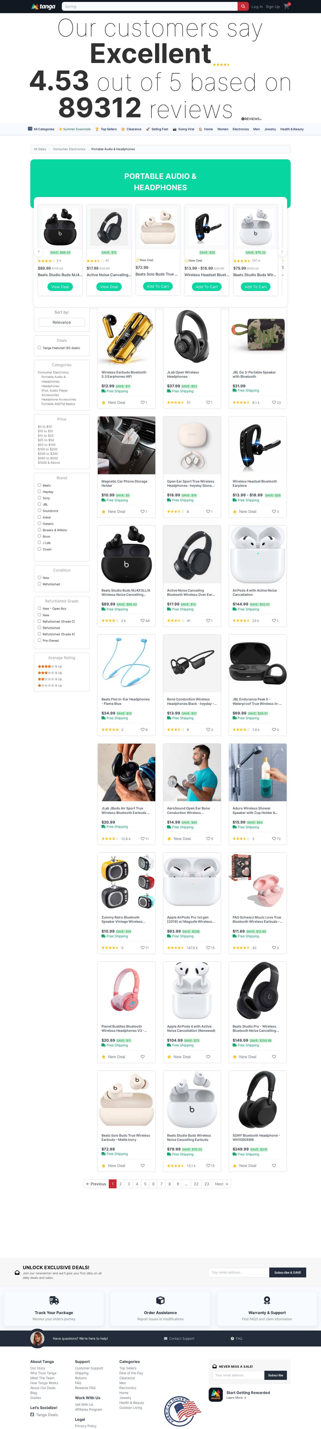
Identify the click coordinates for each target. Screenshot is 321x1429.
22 (196, 1184)
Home (206, 129)
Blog (33, 1393)
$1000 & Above (49, 462)
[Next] (282, 252)
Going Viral (183, 129)
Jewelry (270, 129)
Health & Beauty (292, 129)
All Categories (43, 129)
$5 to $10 (45, 426)
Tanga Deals (47, 1414)
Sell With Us (84, 1404)
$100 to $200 (47, 449)
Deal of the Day (131, 1373)
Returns (81, 1378)
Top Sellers (106, 129)
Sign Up (273, 6)
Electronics (241, 129)
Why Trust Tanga (43, 1373)
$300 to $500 (48, 458)
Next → (221, 1184)
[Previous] (38, 252)
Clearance (131, 129)
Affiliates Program (88, 1409)
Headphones (50, 386)
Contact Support (181, 1338)
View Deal (60, 286)
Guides (35, 1398)
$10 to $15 (45, 431)
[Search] (243, 6)
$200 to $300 (48, 453)
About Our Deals (42, 1388)
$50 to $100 (46, 445)
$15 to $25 (46, 435)
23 (206, 1184)
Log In (257, 6)
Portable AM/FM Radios (58, 404)
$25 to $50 (46, 440)
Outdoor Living (130, 1407)
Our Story (37, 1368)
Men (256, 129)
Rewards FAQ (85, 1388)
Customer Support (89, 1368)
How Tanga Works (44, 1383)
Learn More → (236, 1397)
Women (222, 129)
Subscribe (275, 1375)
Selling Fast (157, 129)
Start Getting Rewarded (248, 1392)
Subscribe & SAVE (287, 1272)
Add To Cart (158, 286)
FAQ (239, 1338)
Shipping (82, 1373)
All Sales (40, 149)
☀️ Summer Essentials (75, 129)
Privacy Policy (86, 1426)
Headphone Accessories (59, 399)
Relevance (62, 322)
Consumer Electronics (69, 149)
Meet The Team (42, 1378)
